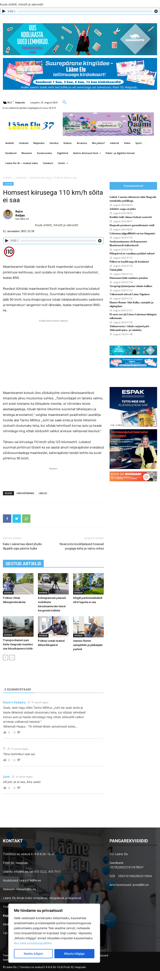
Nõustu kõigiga (74, 953)
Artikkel (8, 592)
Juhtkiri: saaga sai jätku (123, 209)
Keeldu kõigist (33, 953)
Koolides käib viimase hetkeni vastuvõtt (131, 217)
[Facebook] (7, 518)
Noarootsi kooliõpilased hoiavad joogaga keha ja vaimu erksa (82, 546)
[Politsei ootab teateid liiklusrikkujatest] (53, 626)
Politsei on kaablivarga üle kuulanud (129, 261)
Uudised (21, 177)
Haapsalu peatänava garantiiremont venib (132, 225)
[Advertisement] (53, 477)
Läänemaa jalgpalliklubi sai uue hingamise (132, 233)
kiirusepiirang (25, 493)
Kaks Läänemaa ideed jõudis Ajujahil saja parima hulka (22, 546)
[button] (64, 102)
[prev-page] (5, 657)
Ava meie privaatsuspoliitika (33, 943)
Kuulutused (101, 955)
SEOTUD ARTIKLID (23, 563)
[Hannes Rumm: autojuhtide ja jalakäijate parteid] (88, 626)
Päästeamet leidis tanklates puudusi (129, 278)
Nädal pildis (116, 269)
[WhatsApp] (26, 518)
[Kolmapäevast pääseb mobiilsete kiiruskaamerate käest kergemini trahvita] (53, 583)
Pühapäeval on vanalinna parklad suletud (132, 253)
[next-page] (12, 657)
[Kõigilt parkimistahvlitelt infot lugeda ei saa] (88, 583)
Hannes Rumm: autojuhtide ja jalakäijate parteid (88, 645)
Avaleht (7, 177)
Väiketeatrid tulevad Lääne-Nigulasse (130, 294)
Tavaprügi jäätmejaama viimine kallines (131, 286)
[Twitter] (16, 518)
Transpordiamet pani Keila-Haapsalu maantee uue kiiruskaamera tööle (18, 644)
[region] (54, 933)
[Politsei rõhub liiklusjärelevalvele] (18, 583)
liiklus (43, 493)
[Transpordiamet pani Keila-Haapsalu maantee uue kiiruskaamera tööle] (18, 626)
